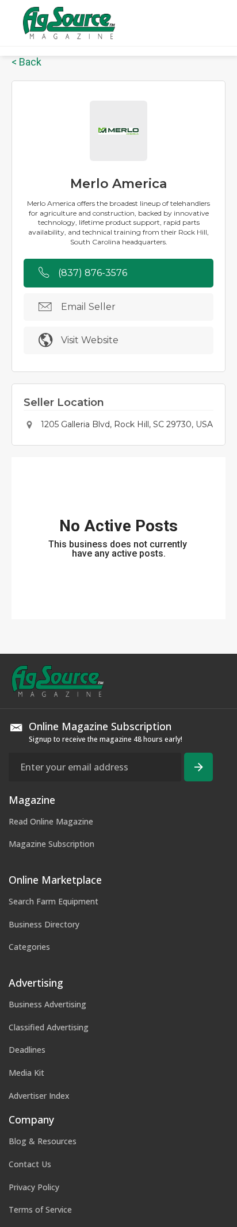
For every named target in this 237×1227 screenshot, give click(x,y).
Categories (29, 946)
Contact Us (30, 1164)
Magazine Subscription (51, 843)
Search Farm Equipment (53, 901)
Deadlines (27, 1049)
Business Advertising (47, 1004)
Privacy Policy (34, 1187)
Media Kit (26, 1072)
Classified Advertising (49, 1027)
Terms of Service (40, 1209)
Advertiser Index (39, 1095)
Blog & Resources (43, 1141)
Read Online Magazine (51, 821)
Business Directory (44, 924)
